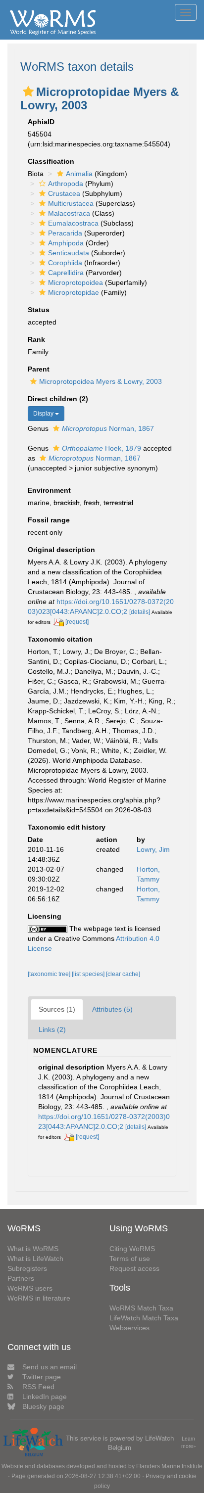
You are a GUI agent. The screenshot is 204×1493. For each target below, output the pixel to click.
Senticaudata (68, 253)
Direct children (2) (58, 399)
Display (44, 413)
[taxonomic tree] (50, 974)
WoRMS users (29, 1288)
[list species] (89, 974)
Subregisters (27, 1268)
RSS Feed (38, 1387)
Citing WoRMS (132, 1249)
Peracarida (65, 233)
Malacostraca (69, 213)
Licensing (44, 916)
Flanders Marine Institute (169, 1466)
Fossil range (49, 520)
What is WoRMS (32, 1249)
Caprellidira (66, 273)
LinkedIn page (44, 1396)
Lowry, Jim (153, 849)
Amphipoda (66, 243)
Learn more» (188, 1442)
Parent (39, 369)
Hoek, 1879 (101, 448)
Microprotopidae (73, 292)
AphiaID (41, 122)
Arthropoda (65, 183)
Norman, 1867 (108, 428)
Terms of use (129, 1258)
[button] (28, 91)
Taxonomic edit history (66, 827)
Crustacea (64, 193)
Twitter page (41, 1377)
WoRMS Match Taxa (141, 1308)
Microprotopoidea (75, 282)
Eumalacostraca (73, 223)
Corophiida (65, 263)
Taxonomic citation (60, 639)
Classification (51, 161)
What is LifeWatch (35, 1258)
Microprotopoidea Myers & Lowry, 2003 (100, 381)
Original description (61, 550)
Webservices (129, 1328)
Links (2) (52, 1029)
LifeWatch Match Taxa (143, 1318)
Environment (49, 490)
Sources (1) (57, 1009)
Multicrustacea (71, 203)
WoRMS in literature (38, 1298)
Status (39, 310)
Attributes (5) (112, 1009)
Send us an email (49, 1367)
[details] (139, 611)
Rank (36, 339)
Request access (134, 1268)
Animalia (79, 174)
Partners (20, 1278)
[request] (77, 621)
